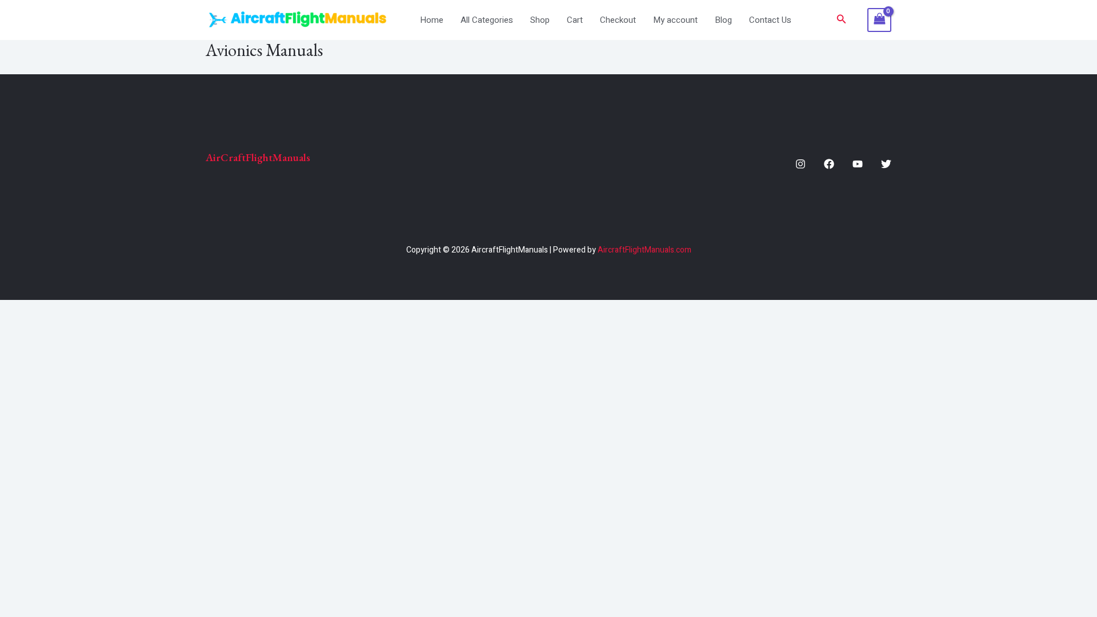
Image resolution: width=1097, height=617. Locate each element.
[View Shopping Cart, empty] (879, 20)
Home (431, 20)
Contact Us (770, 20)
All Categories (487, 20)
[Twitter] (886, 164)
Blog (723, 20)
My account (675, 20)
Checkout (618, 20)
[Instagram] (800, 164)
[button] (841, 20)
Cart (575, 20)
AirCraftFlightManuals (258, 157)
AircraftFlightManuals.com (644, 250)
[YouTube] (857, 164)
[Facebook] (829, 164)
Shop (540, 20)
